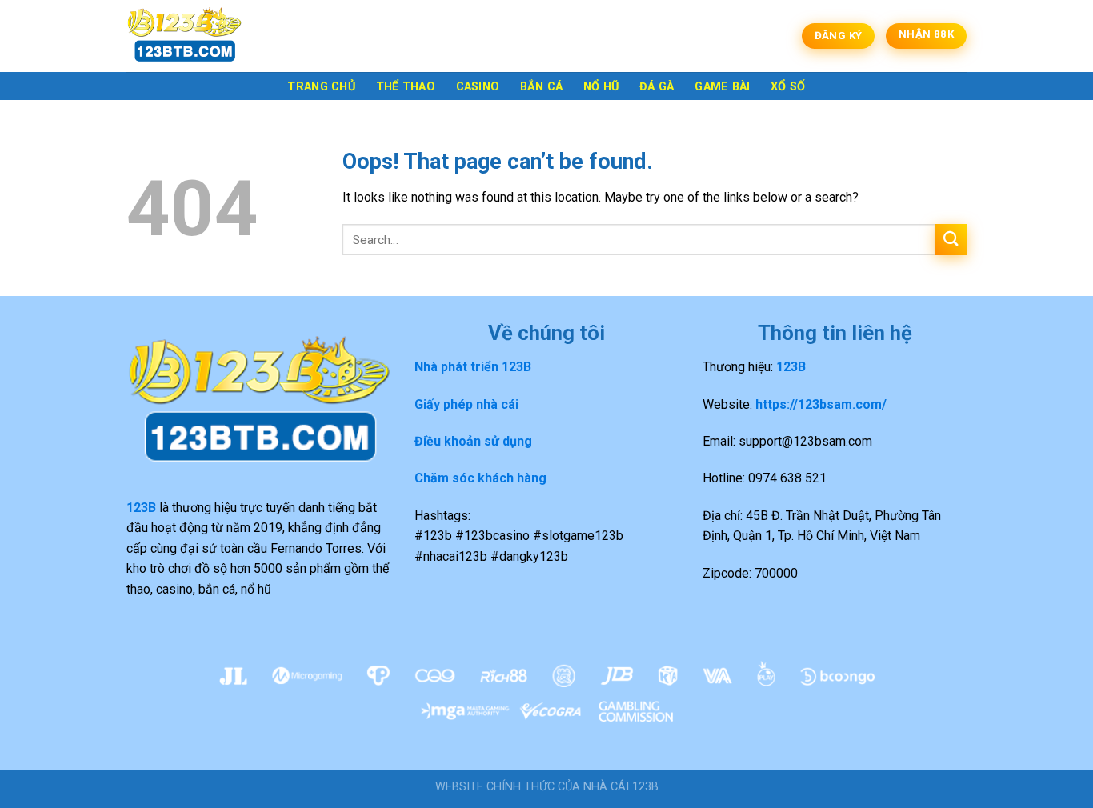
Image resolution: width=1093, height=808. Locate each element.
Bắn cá (541, 87)
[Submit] (951, 239)
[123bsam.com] (206, 36)
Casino (478, 87)
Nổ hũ (601, 87)
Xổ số (788, 87)
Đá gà (656, 87)
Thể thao (405, 87)
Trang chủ (321, 87)
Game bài (722, 87)
